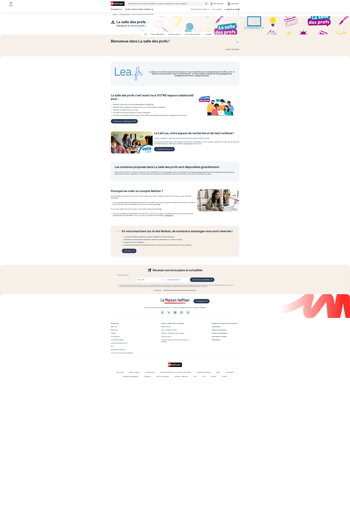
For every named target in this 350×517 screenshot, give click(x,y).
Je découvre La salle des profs (123, 121)
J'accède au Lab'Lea (163, 149)
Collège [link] (113, 333)
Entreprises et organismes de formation (224, 323)
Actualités (208, 34)
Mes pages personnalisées (199, 9)
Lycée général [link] (115, 336)
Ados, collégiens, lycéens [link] (169, 330)
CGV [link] (203, 376)
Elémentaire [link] (114, 330)
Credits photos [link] (149, 372)
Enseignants (115, 323)
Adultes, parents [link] (166, 336)
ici (159, 204)
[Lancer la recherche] (206, 4)
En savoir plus (157, 290)
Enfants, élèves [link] (166, 326)
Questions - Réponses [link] (181, 376)
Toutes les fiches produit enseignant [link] (122, 353)
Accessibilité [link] (229, 372)
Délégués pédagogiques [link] (130, 376)
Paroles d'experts (174, 34)
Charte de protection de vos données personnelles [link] (175, 372)
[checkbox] (117, 285)
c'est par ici (169, 215)
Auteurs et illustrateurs (219, 330)
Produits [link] (224, 376)
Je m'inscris (128, 251)
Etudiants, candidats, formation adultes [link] (172, 333)
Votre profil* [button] (141, 280)
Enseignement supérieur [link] (118, 349)
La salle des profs (231, 9)
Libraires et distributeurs (220, 333)
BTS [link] (112, 346)
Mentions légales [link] (134, 372)
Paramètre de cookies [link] (203, 372)
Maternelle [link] (114, 326)
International (216, 340)
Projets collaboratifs (156, 34)
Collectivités (216, 326)
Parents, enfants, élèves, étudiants (172, 323)
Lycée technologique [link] (117, 340)
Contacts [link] (213, 376)
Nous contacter (217, 9)
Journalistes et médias (219, 336)
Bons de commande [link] (163, 376)
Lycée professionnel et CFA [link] (119, 343)
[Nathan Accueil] (118, 3)
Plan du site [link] (120, 372)
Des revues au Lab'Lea (192, 34)
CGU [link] (195, 376)
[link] (162, 312)
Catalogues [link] (147, 376)
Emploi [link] (218, 372)
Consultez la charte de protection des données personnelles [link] (179, 290)
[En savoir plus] (218, 105)
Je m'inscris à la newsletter (201, 280)
